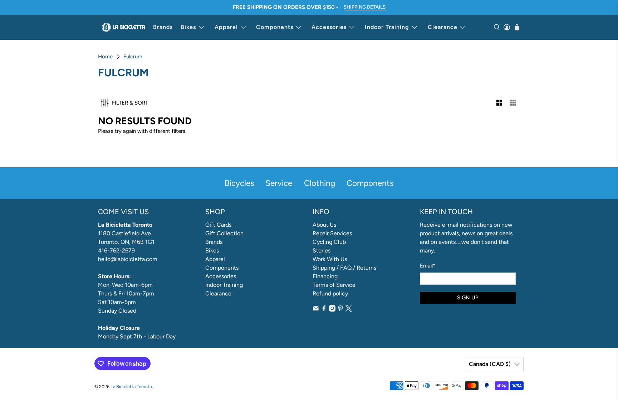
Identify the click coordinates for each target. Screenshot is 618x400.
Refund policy (330, 293)
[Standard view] (499, 103)
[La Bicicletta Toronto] (123, 27)
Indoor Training (387, 27)
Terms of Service (334, 284)
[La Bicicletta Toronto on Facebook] (324, 309)
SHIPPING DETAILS (365, 7)
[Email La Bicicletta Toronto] (316, 309)
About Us (324, 224)
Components (274, 27)
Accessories (329, 27)
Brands (163, 27)
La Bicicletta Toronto (131, 386)
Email (427, 265)
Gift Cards (218, 224)
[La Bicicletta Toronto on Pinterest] (340, 309)
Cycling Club (329, 241)
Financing (325, 276)
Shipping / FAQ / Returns (344, 267)
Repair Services (332, 233)
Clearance (442, 27)
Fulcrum (132, 56)
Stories (321, 250)
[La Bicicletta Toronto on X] (348, 309)
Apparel (226, 27)
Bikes (188, 27)
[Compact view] (513, 103)
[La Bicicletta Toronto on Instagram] (332, 309)
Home (105, 56)
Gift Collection (224, 233)
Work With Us (330, 259)
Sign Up (468, 297)
